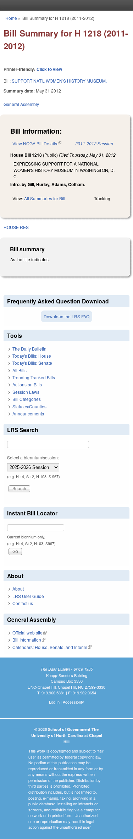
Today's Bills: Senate (32, 363)
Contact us (22, 603)
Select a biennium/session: (33, 457)
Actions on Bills (27, 384)
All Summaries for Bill (44, 198)
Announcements (28, 413)
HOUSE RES (16, 227)
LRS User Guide (28, 596)
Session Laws (25, 392)
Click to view (49, 69)
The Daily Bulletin (29, 349)
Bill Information (28, 640)
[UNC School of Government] (65, 5)
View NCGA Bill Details (36, 143)
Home (11, 18)
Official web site (29, 633)
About (18, 589)
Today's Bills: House (31, 356)
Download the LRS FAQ (66, 316)
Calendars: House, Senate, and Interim (52, 647)
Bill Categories (26, 399)
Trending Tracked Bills (33, 377)
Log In (54, 702)
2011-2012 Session (94, 143)
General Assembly (21, 104)
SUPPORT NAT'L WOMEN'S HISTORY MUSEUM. (59, 81)
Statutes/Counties (29, 406)
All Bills (19, 370)
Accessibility (73, 702)
